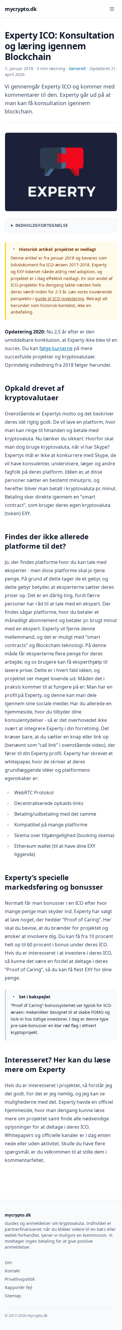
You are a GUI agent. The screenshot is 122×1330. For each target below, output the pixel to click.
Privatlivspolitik (20, 1279)
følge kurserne (56, 348)
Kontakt (12, 1271)
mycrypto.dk (20, 8)
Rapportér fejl (18, 1287)
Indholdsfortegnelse (41, 225)
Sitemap (13, 1296)
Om (8, 1262)
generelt (78, 68)
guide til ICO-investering (59, 298)
